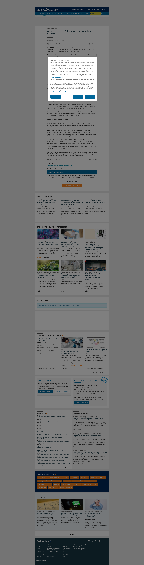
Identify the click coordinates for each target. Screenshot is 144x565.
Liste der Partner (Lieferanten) (58, 91)
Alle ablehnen (78, 97)
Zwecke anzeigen (55, 97)
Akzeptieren (90, 97)
